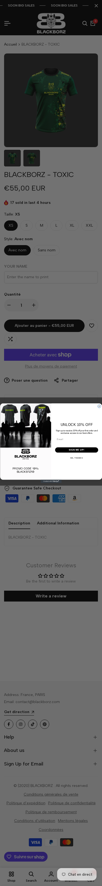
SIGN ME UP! (76, 450)
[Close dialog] (99, 406)
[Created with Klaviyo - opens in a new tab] (51, 481)
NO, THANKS (76, 458)
